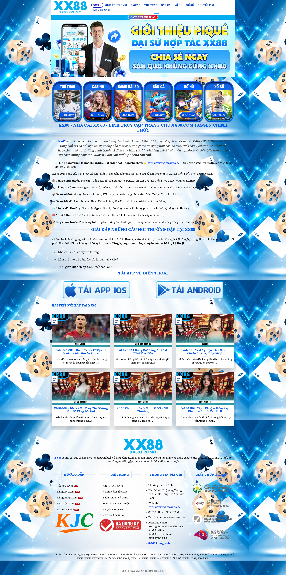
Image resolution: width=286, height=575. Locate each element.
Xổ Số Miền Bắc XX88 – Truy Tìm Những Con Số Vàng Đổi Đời (81, 410)
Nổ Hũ (178, 5)
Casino (135, 5)
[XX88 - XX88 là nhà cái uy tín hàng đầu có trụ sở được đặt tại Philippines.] (70, 7)
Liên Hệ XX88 (101, 10)
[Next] (227, 48)
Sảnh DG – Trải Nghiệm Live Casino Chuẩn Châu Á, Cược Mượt (205, 352)
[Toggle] (55, 252)
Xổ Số (190, 5)
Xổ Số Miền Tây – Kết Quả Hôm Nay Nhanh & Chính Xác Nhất (205, 410)
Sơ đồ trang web (159, 543)
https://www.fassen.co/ (163, 163)
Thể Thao (150, 5)
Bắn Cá (166, 5)
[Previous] (59, 48)
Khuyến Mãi (206, 5)
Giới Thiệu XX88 (116, 5)
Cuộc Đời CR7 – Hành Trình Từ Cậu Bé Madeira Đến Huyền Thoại (81, 352)
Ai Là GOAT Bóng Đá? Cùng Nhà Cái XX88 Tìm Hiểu (143, 352)
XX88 (96, 5)
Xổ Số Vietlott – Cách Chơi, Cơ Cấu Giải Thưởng (142, 410)
